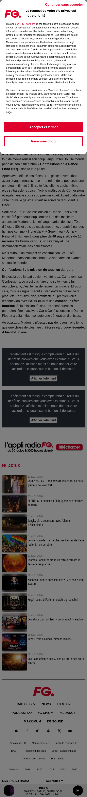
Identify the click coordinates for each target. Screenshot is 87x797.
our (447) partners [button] (25, 23)
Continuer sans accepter (64, 4)
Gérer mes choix (43, 141)
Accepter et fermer (43, 127)
